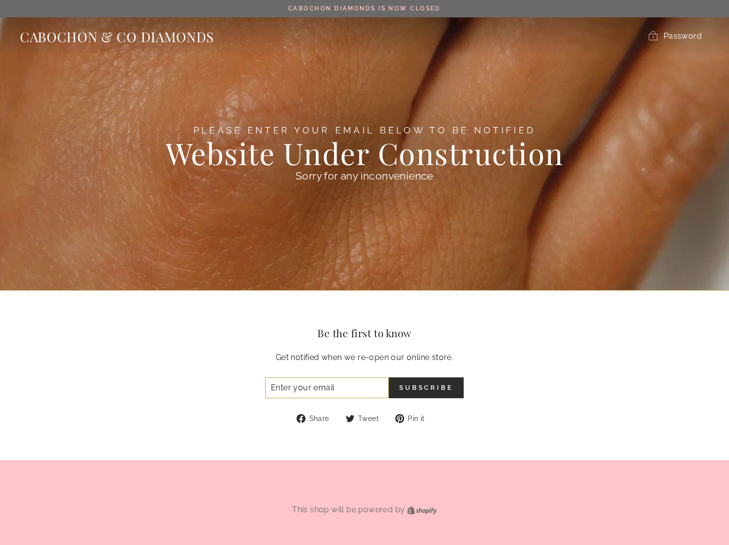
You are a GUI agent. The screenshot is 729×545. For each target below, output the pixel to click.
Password (683, 36)
